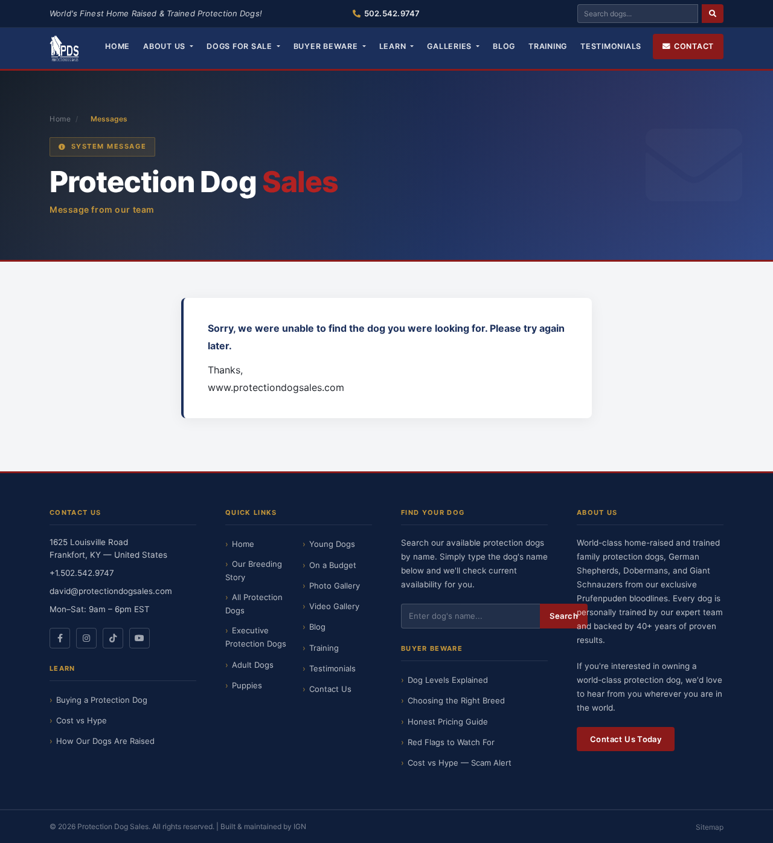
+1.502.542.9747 (82, 573)
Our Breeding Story (253, 571)
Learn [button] (394, 46)
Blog (504, 46)
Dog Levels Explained (448, 680)
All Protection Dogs (254, 604)
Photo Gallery (334, 585)
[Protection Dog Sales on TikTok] (113, 638)
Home (117, 46)
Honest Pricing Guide (448, 721)
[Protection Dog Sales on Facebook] (60, 638)
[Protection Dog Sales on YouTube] (139, 638)
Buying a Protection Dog (101, 700)
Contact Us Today (625, 739)
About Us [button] (165, 46)
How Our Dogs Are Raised (105, 741)
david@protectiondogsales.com (111, 591)
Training (547, 46)
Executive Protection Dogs (255, 637)
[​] (712, 13)
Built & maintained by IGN (263, 826)
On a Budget (332, 565)
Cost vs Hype (81, 720)
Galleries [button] (450, 46)
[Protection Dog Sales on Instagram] (86, 638)
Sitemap (709, 827)
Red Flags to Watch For (451, 742)
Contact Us (330, 689)
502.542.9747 (392, 13)
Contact (694, 46)
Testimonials (610, 46)
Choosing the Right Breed (456, 700)
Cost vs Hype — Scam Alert (460, 762)
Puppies (247, 685)
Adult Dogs (253, 665)
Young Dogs (332, 544)
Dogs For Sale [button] (241, 46)
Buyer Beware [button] (327, 46)
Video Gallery (334, 606)
